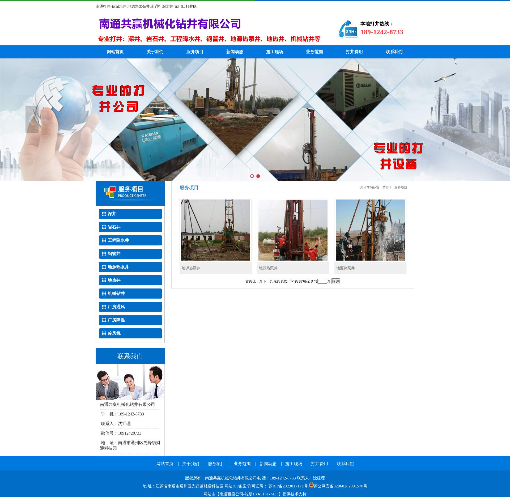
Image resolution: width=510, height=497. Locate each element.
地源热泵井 (191, 268)
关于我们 (155, 51)
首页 (385, 187)
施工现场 (274, 51)
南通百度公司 (231, 494)
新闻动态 (234, 51)
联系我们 (394, 51)
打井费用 (354, 51)
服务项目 (194, 51)
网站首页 (115, 51)
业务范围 (314, 51)
